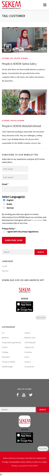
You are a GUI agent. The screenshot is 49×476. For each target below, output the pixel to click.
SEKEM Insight (7, 366)
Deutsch (5, 271)
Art (3, 333)
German (10, 207)
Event (27, 357)
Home (5, 458)
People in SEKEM (21, 58)
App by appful (41, 317)
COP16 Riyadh (30, 342)
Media (29, 462)
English (9, 200)
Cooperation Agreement (11, 342)
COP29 (4, 347)
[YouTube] (23, 394)
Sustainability (14, 462)
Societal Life (29, 366)
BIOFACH (5, 337)
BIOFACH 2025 (30, 337)
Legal (44, 462)
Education (6, 357)
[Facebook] (17, 394)
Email (5, 184)
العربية (4, 266)
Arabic (9, 204)
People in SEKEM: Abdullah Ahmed (21, 126)
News (23, 462)
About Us (12, 458)
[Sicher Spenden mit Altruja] (1, 474)
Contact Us (36, 462)
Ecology (5, 352)
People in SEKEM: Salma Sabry (19, 64)
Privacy (14, 466)
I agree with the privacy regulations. (22, 231)
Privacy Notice (37, 220)
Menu (44, 5)
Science (28, 362)
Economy (5, 121)
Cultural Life (7, 58)
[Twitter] (31, 394)
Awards (27, 333)
